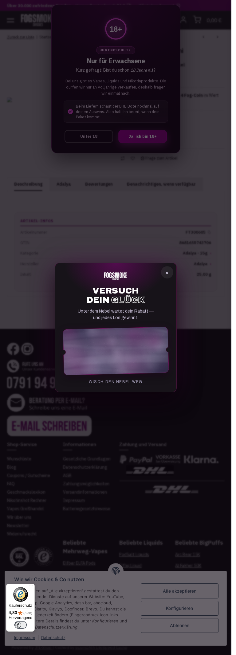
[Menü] (31, 587)
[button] (116, 351)
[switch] (20, 625)
